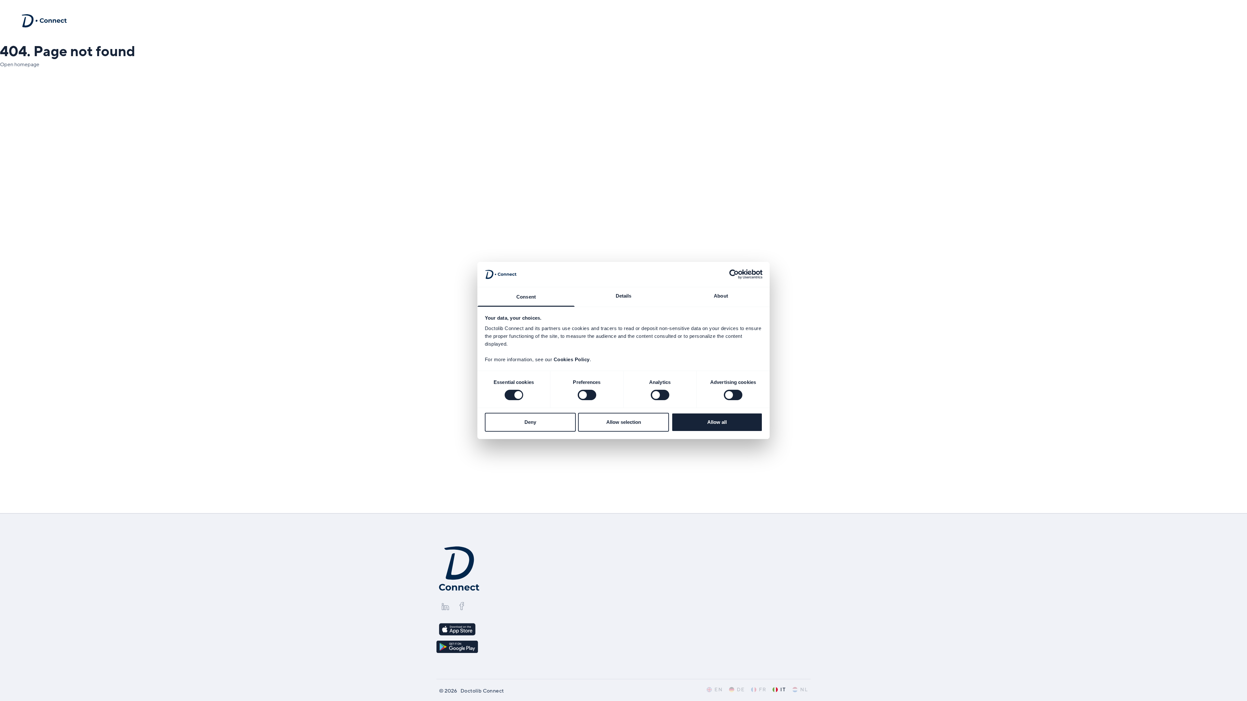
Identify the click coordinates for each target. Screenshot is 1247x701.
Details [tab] (624, 296)
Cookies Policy (572, 359)
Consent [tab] (526, 297)
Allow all (717, 422)
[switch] (587, 395)
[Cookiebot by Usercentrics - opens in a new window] (734, 274)
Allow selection (623, 422)
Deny (530, 422)
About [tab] (721, 296)
